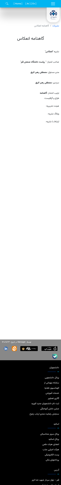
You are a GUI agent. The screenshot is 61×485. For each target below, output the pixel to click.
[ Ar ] (27, 4)
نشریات (55, 26)
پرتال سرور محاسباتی (49, 434)
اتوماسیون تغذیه (51, 388)
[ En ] (33, 4)
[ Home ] (17, 4)
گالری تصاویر (53, 398)
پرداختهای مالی (52, 460)
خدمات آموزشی (52, 393)
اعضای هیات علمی (50, 444)
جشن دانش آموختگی (49, 409)
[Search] (7, 4)
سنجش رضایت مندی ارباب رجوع (44, 414)
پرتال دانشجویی (52, 378)
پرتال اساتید (53, 439)
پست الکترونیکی (52, 455)
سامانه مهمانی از (51, 383)
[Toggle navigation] (53, 3)
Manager (21, 342)
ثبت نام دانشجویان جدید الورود (45, 403)
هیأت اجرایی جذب (51, 449)
